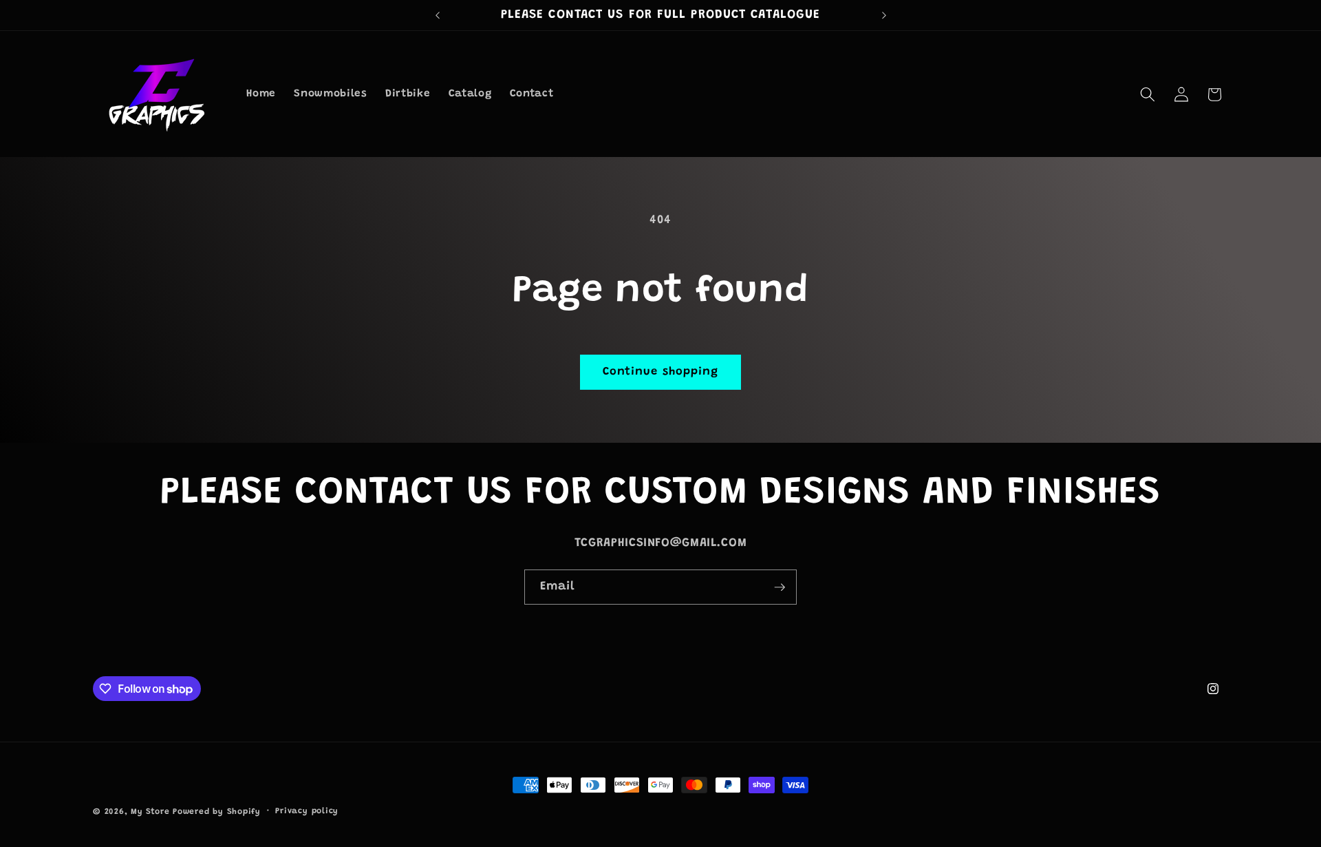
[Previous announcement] (437, 15)
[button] (1147, 94)
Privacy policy (307, 811)
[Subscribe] (779, 587)
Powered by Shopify (217, 812)
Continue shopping (661, 371)
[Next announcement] (884, 15)
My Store (150, 812)
